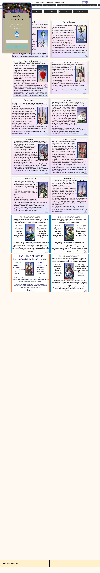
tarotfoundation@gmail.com (10, 563)
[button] (85, 2)
